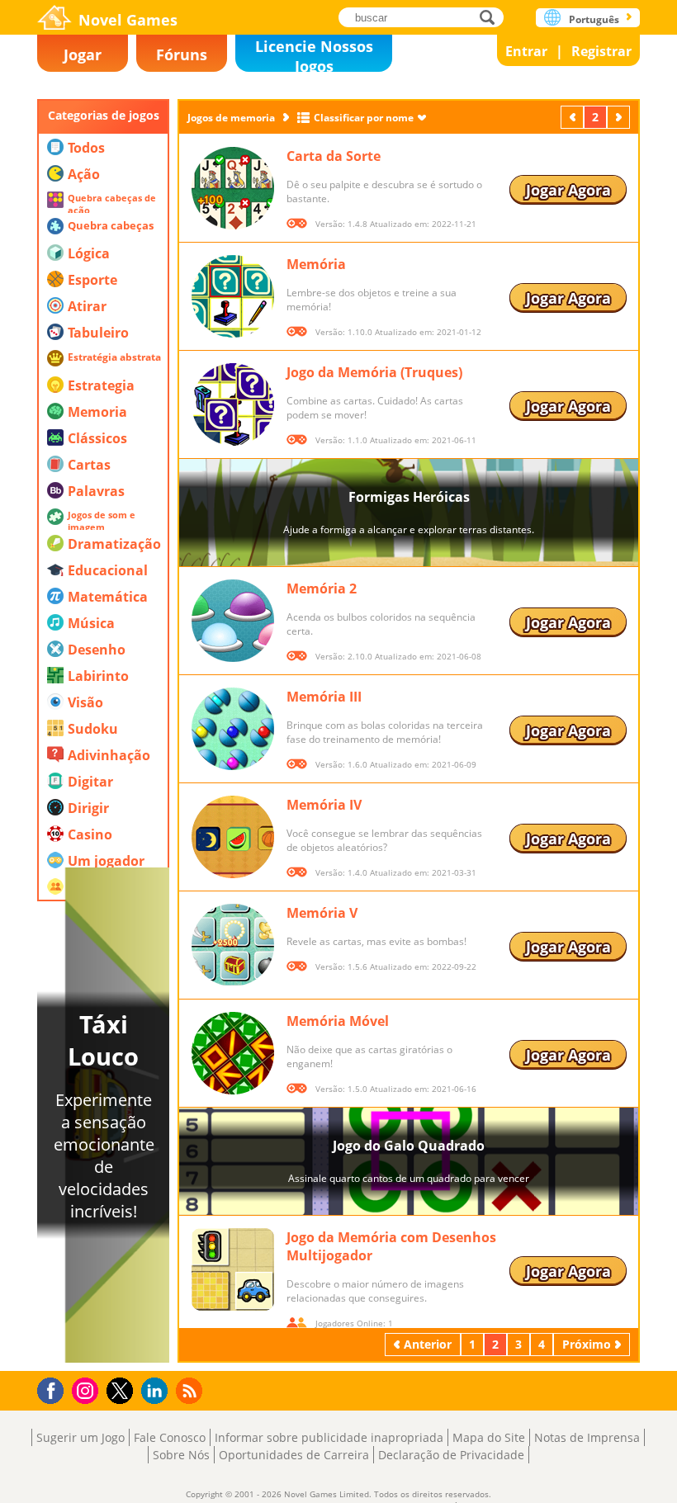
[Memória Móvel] (233, 1053)
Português (594, 19)
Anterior (574, 117)
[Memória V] (233, 945)
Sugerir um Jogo (80, 1437)
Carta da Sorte (333, 156)
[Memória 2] (233, 620)
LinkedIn (157, 1391)
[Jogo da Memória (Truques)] (233, 404)
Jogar (83, 54)
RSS (191, 1390)
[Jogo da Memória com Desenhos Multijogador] (233, 1269)
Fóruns (181, 54)
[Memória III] (233, 729)
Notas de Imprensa (587, 1437)
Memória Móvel (337, 1021)
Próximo (620, 117)
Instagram (87, 1389)
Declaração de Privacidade (451, 1455)
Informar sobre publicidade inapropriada (329, 1437)
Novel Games (128, 20)
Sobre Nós (181, 1455)
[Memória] (233, 296)
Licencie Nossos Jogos (314, 54)
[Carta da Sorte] (233, 188)
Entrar (526, 51)
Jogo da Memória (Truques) (374, 372)
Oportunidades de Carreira (294, 1455)
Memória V (321, 913)
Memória (316, 264)
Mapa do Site (488, 1437)
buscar (492, 17)
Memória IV (324, 805)
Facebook (55, 1389)
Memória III (324, 697)
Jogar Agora (568, 190)
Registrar (601, 51)
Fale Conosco (170, 1437)
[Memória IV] (233, 837)
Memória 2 (321, 588)
